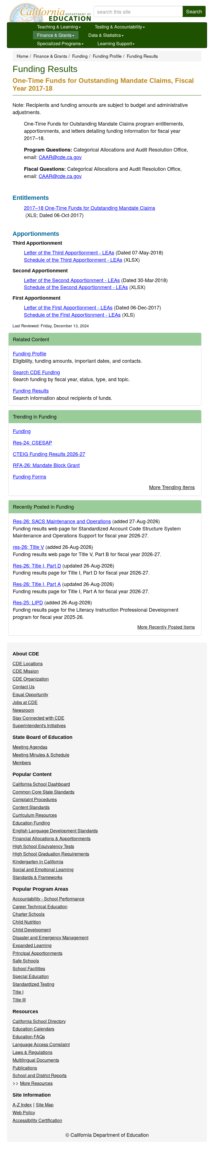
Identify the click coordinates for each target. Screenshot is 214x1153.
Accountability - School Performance (48, 898)
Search (194, 11)
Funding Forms (29, 476)
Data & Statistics (104, 35)
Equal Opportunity (30, 694)
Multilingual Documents (36, 1060)
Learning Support (115, 43)
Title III (19, 999)
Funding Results (31, 390)
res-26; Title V (28, 546)
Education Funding (31, 823)
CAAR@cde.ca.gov (60, 156)
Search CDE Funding (36, 372)
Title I (18, 992)
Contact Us (24, 686)
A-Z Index (22, 1104)
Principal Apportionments (37, 953)
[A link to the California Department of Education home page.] (49, 12)
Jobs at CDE (25, 702)
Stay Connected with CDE (38, 718)
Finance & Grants (54, 35)
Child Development (32, 929)
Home (22, 56)
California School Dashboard (41, 784)
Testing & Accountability (118, 26)
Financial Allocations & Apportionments (52, 838)
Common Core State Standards (43, 792)
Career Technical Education (40, 906)
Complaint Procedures (35, 799)
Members (22, 762)
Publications (25, 1068)
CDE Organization (31, 679)
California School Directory (39, 1021)
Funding (80, 56)
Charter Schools (29, 914)
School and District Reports (40, 1075)
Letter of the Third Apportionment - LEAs (93, 252)
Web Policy (24, 1112)
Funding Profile (107, 56)
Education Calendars (33, 1028)
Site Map (45, 1104)
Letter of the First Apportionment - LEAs (92, 307)
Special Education (31, 976)
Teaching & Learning (57, 26)
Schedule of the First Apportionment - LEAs (79, 314)
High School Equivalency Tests (43, 846)
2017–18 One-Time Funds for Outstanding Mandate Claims (89, 211)
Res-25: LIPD (28, 602)
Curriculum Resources (35, 815)
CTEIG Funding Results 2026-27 (49, 453)
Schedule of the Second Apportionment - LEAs (84, 286)
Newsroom (23, 710)
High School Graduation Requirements (51, 854)
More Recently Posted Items (166, 626)
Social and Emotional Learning (43, 869)
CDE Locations (28, 663)
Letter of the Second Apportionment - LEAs (96, 280)
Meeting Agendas (30, 747)
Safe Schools (26, 960)
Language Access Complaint (41, 1044)
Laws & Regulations (32, 1052)
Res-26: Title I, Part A (37, 583)
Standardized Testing (33, 984)
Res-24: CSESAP (32, 442)
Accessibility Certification (37, 1120)
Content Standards (31, 807)
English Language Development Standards (55, 830)
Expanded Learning (32, 945)
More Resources (36, 1083)
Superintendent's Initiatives (39, 725)
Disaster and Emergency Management (50, 937)
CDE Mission (26, 671)
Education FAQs (29, 1036)
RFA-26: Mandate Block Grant (46, 465)
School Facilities (29, 968)
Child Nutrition (27, 922)
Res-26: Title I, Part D (37, 565)
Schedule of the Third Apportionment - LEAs (82, 259)
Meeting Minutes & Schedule (41, 754)
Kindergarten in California (38, 861)
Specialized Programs (59, 43)
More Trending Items (172, 487)
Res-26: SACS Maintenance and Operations (62, 521)
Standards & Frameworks (37, 877)
